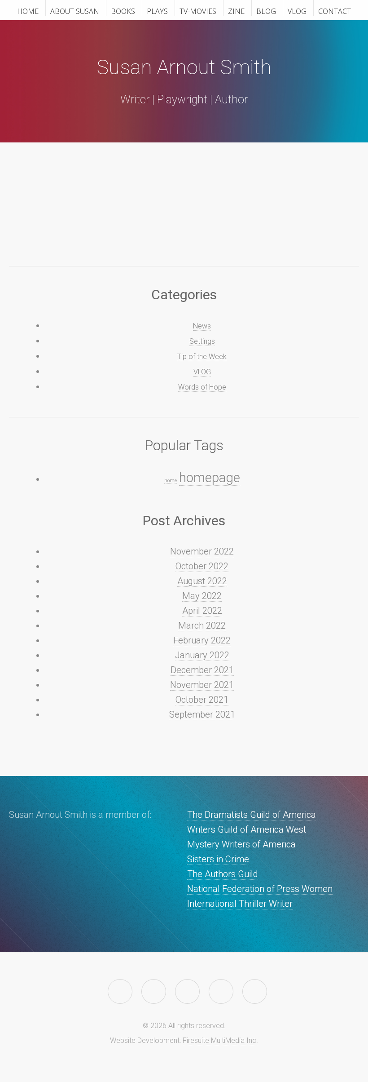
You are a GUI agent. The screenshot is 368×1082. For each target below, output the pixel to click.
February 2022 (202, 640)
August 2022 (202, 581)
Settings (202, 341)
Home (28, 11)
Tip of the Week (202, 356)
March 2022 (202, 625)
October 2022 (201, 566)
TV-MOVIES (198, 11)
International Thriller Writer (240, 903)
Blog (266, 11)
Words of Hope (202, 387)
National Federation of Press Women (260, 888)
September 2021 (202, 714)
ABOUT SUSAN (74, 11)
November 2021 (202, 684)
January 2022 (202, 655)
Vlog (297, 11)
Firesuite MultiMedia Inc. (220, 1040)
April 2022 (202, 610)
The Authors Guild (222, 874)
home (170, 480)
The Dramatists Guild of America (251, 814)
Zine (236, 11)
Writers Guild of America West (246, 829)
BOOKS (123, 11)
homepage (209, 477)
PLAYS (157, 11)
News (202, 326)
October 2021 (201, 699)
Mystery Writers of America (241, 844)
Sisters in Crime (218, 859)
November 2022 (202, 551)
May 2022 (202, 595)
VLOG (202, 372)
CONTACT (334, 11)
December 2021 (202, 670)
